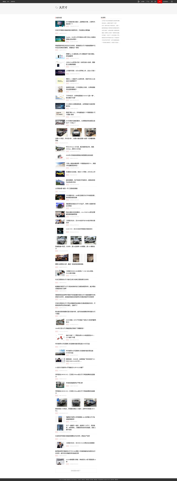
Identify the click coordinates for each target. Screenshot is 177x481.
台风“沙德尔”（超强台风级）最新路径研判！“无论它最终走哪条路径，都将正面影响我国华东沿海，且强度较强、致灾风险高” (112, 30)
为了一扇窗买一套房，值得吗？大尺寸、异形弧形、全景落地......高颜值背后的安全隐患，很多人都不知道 (81, 427)
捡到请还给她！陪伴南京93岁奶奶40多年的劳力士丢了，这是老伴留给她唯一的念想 (112, 28)
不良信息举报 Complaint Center (104, 479)
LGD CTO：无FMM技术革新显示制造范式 (79, 229)
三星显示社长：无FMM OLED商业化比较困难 (80, 443)
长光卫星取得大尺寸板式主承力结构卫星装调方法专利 (71, 279)
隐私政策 (95, 479)
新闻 (57, 191)
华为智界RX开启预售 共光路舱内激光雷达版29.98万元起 (72, 343)
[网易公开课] (143, 1)
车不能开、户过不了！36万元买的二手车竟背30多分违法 (112, 35)
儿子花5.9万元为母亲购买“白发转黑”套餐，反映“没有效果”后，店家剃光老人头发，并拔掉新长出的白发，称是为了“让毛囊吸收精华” (112, 20)
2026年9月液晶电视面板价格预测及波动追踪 (79, 155)
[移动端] (139, 1)
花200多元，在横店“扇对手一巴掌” (109, 23)
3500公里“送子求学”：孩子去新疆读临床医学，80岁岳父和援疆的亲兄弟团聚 (112, 40)
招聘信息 (87, 479)
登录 (160, 1)
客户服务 (91, 479)
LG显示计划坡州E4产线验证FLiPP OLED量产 (69, 367)
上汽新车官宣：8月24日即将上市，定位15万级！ (81, 70)
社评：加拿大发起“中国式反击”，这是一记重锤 (112, 25)
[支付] (152, 1)
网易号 (67, 26)
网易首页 (4, 1)
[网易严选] (147, 1)
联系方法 (83, 479)
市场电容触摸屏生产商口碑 (74, 383)
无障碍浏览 (13, 1)
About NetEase (74, 479)
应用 (8, 1)
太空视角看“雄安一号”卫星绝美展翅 (66, 188)
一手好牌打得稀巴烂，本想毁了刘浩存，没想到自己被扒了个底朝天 (112, 42)
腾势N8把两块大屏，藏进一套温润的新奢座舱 (69, 264)
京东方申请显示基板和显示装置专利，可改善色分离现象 (72, 30)
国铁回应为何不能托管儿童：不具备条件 (110, 37)
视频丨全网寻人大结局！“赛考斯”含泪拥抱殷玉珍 (112, 32)
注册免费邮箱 (165, 1)
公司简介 (79, 479)
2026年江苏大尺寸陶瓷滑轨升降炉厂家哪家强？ (69, 328)
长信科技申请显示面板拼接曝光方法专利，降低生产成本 (72, 436)
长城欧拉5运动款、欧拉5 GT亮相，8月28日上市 (80, 172)
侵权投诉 (116, 479)
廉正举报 (112, 479)
